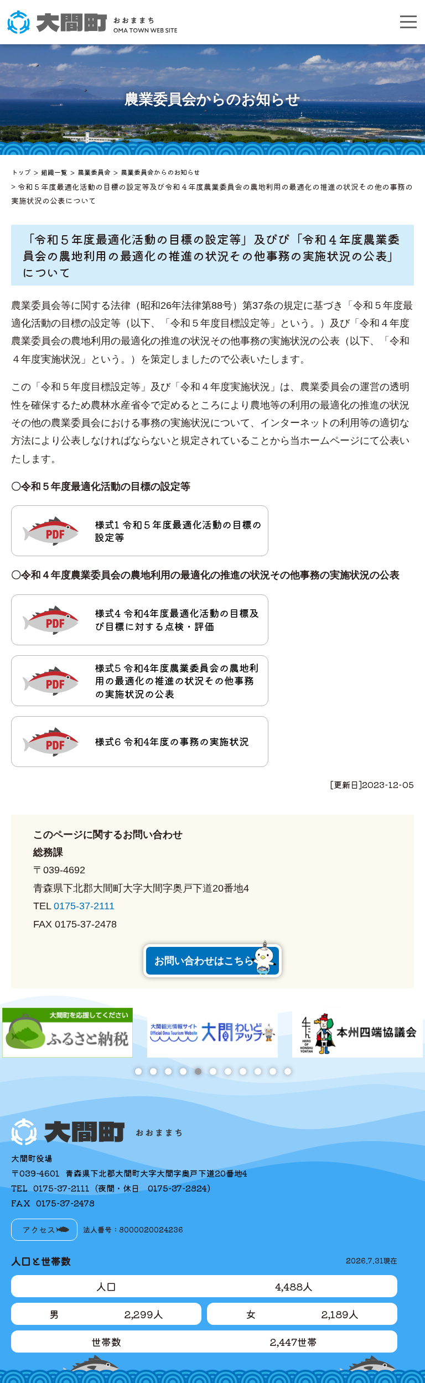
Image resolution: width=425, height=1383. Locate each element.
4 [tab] (183, 1071)
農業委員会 (94, 172)
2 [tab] (153, 1071)
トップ (21, 172)
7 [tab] (228, 1071)
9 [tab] (258, 1071)
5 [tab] (198, 1071)
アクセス (38, 1229)
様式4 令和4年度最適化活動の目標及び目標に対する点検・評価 (177, 619)
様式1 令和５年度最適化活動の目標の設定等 (178, 530)
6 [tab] (213, 1071)
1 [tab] (138, 1071)
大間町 (92, 22)
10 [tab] (272, 1071)
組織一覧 (54, 172)
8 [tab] (243, 1071)
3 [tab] (168, 1071)
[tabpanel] (67, 1033)
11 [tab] (287, 1071)
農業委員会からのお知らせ (160, 172)
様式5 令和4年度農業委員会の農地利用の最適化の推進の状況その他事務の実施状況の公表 (177, 680)
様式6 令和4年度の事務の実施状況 (172, 741)
